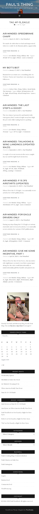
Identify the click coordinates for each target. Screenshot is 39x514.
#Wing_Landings (8, 171)
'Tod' (3, 423)
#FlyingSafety (13, 241)
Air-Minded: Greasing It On (10, 384)
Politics (24, 89)
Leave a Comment (27, 58)
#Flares (18, 58)
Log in (3, 476)
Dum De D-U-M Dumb (8, 392)
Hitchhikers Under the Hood (10, 380)
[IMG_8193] (18, 306)
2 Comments (26, 132)
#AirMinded (6, 205)
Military (23, 56)
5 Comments (18, 282)
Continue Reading (10, 51)
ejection (10, 282)
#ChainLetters (26, 91)
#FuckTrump (13, 93)
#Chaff (5, 58)
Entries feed (5, 480)
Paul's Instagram (6, 464)
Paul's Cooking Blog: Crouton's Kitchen (14, 456)
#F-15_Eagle (12, 58)
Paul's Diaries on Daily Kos (9, 460)
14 (26, 349)
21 (26, 351)
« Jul (2, 365)
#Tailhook (21, 168)
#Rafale (5, 282)
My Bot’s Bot (11, 67)
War (28, 56)
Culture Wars (13, 89)
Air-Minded (12, 56)
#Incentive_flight (14, 280)
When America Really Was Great (11, 388)
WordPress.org (6, 488)
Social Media (31, 89)
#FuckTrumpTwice (24, 93)
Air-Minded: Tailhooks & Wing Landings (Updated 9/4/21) (19, 144)
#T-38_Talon (13, 168)
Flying (18, 56)
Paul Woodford (25, 39)
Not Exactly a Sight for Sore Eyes (19, 419)
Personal (5, 132)
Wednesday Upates (7, 375)
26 (16, 354)
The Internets (7, 91)
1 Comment (17, 171)
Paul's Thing (19, 4)
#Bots (19, 91)
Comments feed (6, 484)
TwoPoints (29, 510)
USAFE (20, 241)
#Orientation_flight (27, 280)
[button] (19, 16)
